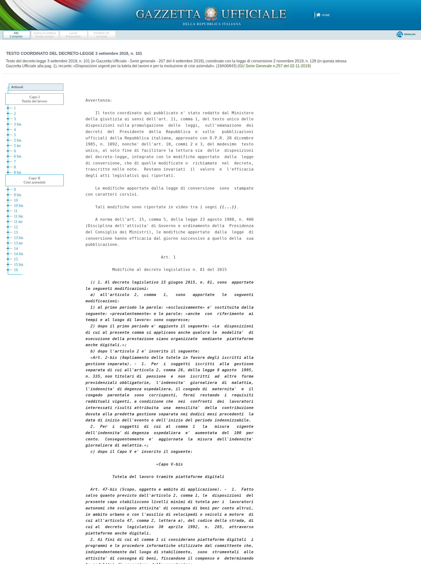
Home (326, 15)
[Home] (210, 15)
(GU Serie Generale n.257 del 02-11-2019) (274, 66)
